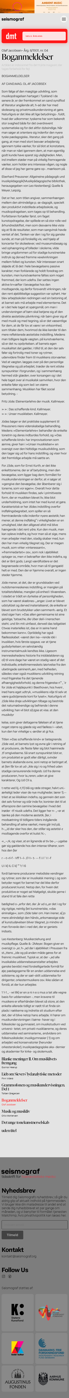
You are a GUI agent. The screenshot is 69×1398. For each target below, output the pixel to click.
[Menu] (63, 19)
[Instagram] (3, 1276)
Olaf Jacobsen (12, 50)
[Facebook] (10, 1276)
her (63, 1215)
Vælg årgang (34, 36)
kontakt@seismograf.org (19, 1256)
